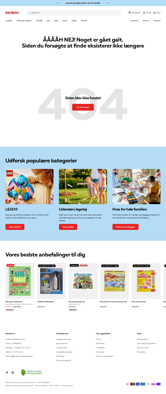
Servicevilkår (54, 386)
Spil (48, 20)
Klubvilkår (60, 356)
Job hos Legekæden (104, 356)
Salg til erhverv (143, 347)
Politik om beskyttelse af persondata (19, 386)
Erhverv (146, 20)
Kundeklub (100, 347)
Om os (99, 339)
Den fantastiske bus (77, 302)
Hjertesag (100, 343)
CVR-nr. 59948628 (13, 343)
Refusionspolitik (41, 386)
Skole (65, 20)
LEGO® (39, 20)
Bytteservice (61, 343)
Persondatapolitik (63, 360)
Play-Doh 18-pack (139, 302)
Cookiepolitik (61, 347)
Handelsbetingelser (64, 352)
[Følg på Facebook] (6, 372)
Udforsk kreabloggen (125, 227)
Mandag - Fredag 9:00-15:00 (17, 347)
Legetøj (8, 20)
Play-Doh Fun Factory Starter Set (113, 302)
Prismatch (141, 352)
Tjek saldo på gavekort (146, 343)
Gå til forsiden (83, 107)
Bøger (74, 20)
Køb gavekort (142, 339)
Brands (84, 20)
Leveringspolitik (67, 386)
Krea (56, 20)
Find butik (100, 352)
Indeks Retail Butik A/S (15, 339)
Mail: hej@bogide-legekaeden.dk (19, 356)
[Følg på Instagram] (12, 372)
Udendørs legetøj (24, 20)
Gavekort (134, 20)
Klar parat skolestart (13, 302)
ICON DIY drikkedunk (45, 302)
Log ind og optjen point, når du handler (83, 3)
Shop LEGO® (15, 227)
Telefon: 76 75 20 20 (14, 352)
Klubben (157, 20)
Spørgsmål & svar (63, 339)
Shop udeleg (68, 227)
